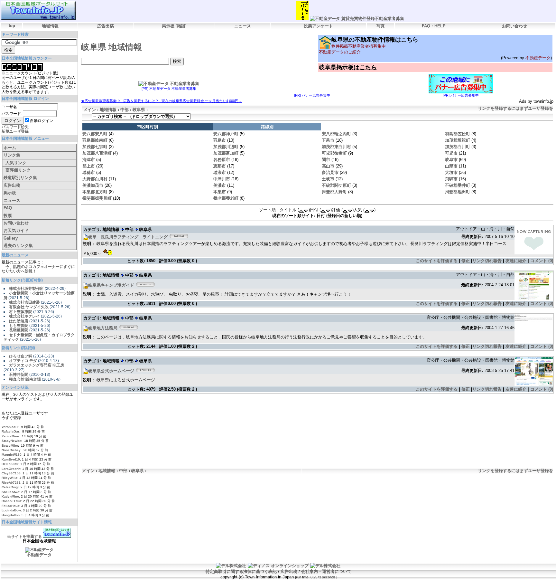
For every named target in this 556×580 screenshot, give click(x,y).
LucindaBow (11, 510)
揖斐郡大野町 (334, 191)
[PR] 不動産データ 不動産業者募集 (169, 88)
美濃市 (219, 185)
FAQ (8, 207)
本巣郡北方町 (94, 191)
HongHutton (11, 515)
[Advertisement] (317, 413)
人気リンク (15, 162)
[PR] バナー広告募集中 (312, 95)
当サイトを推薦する (24, 536)
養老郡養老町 (225, 198)
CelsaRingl (10, 487)
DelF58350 (10, 464)
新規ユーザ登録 (15, 131)
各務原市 (221, 159)
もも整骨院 (18, 325)
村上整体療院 (20, 311)
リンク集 (12, 155)
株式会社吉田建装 (24, 302)
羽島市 (219, 140)
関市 (326, 159)
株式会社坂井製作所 (26, 288)
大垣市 (451, 172)
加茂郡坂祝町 (457, 140)
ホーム (10, 147)
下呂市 (328, 140)
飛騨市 (451, 178)
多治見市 (330, 172)
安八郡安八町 (94, 133)
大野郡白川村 (94, 178)
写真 (380, 26)
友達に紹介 (515, 260)
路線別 (267, 126)
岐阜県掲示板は (348, 67)
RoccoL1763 (11, 501)
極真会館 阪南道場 (25, 379)
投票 (8, 215)
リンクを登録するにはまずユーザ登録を (515, 108)
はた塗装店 (18, 321)
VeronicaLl (10, 427)
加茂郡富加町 (225, 153)
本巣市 (219, 191)
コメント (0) (541, 260)
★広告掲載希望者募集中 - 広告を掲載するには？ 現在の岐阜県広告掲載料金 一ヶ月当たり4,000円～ (161, 101)
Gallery (11, 238)
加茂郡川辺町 (225, 146)
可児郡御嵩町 (334, 153)
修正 (465, 260)
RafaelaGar (10, 431)
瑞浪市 (219, 172)
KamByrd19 (11, 459)
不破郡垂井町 (457, 185)
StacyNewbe (11, 440)
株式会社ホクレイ (24, 316)
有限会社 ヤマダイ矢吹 (29, 307)
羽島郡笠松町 (457, 133)
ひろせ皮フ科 (20, 356)
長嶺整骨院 (18, 330)
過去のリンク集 (18, 245)
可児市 (451, 153)
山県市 (451, 166)
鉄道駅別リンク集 (20, 177)
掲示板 (168, 26)
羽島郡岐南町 (94, 140)
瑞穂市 (88, 172)
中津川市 (221, 178)
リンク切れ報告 (487, 260)
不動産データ (538, 57)
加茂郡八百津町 (97, 153)
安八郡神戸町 (225, 133)
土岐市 (328, 178)
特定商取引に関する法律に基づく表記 (241, 571)
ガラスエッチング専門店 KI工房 (36, 365)
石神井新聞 (18, 374)
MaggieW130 (12, 454)
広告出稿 (105, 26)
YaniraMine (10, 436)
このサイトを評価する (437, 260)
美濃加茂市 (92, 185)
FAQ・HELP (434, 26)
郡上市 (88, 166)
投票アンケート (318, 26)
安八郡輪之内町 (336, 133)
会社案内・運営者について (326, 571)
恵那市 (219, 166)
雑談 (181, 26)
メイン (89, 109)
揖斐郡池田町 (457, 191)
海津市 (88, 159)
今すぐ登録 (11, 417)
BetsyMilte (10, 445)
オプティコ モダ (23, 360)
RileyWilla (9, 478)
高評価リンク (18, 170)
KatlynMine (10, 496)
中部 (124, 109)
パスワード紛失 (15, 127)
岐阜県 (139, 109)
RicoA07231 (11, 482)
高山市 (328, 166)
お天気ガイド (16, 230)
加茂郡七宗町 (94, 146)
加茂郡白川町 (457, 146)
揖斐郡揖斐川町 (97, 198)
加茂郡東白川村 (336, 146)
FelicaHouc (10, 506)
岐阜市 (451, 159)
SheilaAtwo (10, 492)
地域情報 (50, 26)
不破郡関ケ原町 (336, 185)
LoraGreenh (11, 469)
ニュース (242, 26)
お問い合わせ (514, 26)
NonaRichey (11, 450)
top (12, 25)
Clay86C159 (11, 473)
